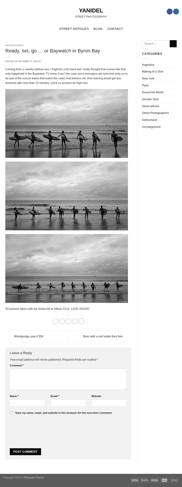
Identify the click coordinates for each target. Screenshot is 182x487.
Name (14, 396)
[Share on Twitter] (62, 321)
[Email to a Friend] (68, 321)
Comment (17, 365)
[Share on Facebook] (55, 321)
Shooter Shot (150, 99)
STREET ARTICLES (74, 29)
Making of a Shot (152, 71)
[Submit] (173, 43)
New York (148, 78)
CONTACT (115, 29)
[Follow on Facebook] (170, 12)
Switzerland (149, 119)
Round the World (152, 92)
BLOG (98, 29)
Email (54, 396)
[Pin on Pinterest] (75, 321)
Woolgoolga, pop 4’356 (28, 336)
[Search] (177, 29)
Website (96, 396)
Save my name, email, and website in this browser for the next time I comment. (63, 412)
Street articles (150, 106)
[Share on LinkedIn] (81, 321)
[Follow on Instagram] (176, 12)
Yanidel (91, 10)
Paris (145, 85)
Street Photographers (155, 112)
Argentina (148, 64)
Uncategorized (151, 126)
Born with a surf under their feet (103, 336)
